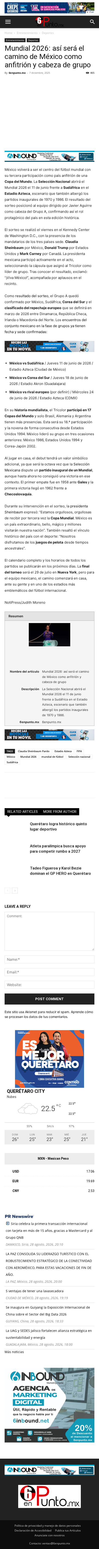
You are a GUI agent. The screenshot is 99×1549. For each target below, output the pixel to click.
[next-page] (15, 890)
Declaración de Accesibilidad (33, 1530)
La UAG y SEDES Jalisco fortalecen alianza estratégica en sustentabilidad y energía (49, 1334)
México (11, 756)
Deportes (48, 33)
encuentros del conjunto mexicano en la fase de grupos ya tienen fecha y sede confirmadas (46, 326)
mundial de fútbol (52, 756)
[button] (7, 22)
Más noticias (14, 1352)
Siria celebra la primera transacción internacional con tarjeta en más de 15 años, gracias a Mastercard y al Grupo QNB (49, 1230)
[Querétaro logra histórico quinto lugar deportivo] (16, 829)
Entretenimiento (27, 33)
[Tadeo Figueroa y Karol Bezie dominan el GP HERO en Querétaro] (16, 873)
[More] (62, 83)
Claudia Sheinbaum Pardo (34, 751)
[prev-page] (7, 890)
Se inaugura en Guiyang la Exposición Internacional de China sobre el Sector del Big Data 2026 (48, 1310)
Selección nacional (79, 756)
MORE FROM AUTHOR (59, 812)
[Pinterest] (30, 83)
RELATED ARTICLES (22, 812)
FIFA (79, 751)
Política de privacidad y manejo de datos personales (48, 1526)
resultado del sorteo (31, 296)
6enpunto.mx (17, 72)
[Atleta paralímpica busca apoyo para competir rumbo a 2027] (16, 851)
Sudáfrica (12, 762)
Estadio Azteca (63, 751)
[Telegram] (51, 83)
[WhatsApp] (41, 83)
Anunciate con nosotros (50, 1535)
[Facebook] (9, 83)
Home (8, 33)
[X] (19, 83)
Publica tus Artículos (68, 1530)
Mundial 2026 (28, 756)
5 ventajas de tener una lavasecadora (35, 1291)
